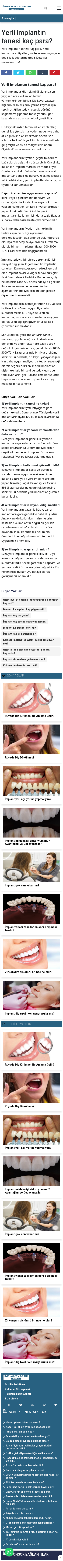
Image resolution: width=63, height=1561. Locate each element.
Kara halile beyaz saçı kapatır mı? (25, 1470)
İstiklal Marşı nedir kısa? (20, 1431)
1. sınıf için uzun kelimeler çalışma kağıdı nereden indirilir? (29, 1447)
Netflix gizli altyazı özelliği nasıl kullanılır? (30, 1453)
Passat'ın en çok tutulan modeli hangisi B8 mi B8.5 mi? (31, 1459)
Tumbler (42, 72)
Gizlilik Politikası (15, 1384)
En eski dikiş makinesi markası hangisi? (28, 1436)
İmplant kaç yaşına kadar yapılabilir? (24, 621)
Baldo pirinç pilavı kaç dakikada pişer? (27, 1440)
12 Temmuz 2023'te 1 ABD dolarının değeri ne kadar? (32, 1533)
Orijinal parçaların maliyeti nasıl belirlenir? (30, 1522)
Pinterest (55, 72)
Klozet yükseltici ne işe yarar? (23, 1422)
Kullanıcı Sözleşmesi (17, 1389)
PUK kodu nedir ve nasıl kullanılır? (25, 1482)
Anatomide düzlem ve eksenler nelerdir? (29, 1496)
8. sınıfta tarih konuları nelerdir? (24, 1465)
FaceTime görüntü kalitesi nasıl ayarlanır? (30, 1487)
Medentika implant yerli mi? (19, 627)
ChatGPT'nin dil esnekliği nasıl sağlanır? (28, 1491)
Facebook (6, 72)
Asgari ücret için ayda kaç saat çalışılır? (28, 1427)
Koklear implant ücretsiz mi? (20, 665)
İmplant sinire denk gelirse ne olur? (24, 659)
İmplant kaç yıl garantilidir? (19, 633)
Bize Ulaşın (11, 1398)
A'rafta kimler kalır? (17, 1539)
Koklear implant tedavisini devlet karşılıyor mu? (28, 642)
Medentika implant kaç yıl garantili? (24, 609)
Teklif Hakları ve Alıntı (18, 1393)
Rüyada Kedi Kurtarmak (19, 1513)
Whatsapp (31, 72)
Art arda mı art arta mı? (19, 1508)
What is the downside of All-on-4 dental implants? (26, 651)
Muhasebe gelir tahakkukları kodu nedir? (29, 1518)
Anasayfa (8, 18)
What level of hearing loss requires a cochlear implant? (30, 601)
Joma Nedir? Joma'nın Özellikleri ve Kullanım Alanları (31, 1502)
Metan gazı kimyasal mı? (20, 1527)
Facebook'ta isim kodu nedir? (22, 1544)
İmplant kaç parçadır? (16, 615)
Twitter (18, 72)
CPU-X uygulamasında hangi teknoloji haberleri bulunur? (32, 1476)
